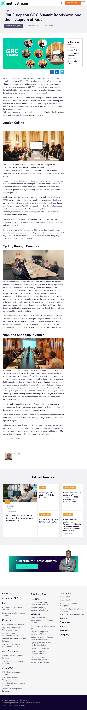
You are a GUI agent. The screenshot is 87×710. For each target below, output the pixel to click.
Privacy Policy (30, 703)
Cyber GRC (7, 668)
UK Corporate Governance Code (43, 648)
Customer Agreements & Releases (13, 703)
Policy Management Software (13, 624)
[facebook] (75, 704)
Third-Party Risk (38, 594)
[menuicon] (83, 3)
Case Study (68, 515)
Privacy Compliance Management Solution (39, 658)
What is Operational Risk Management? (69, 604)
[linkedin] (15, 457)
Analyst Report (69, 488)
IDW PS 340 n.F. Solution (40, 663)
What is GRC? (65, 597)
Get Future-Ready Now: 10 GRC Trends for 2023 (48, 520)
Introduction (72, 47)
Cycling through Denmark (74, 54)
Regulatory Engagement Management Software (11, 645)
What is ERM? (65, 600)
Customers (65, 622)
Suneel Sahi (48, 26)
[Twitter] (62, 72)
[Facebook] (52, 72)
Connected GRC (10, 598)
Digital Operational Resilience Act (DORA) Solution (42, 644)
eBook (43, 488)
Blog (7, 502)
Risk (4, 602)
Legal (10, 705)
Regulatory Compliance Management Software (11, 629)
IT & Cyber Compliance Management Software (10, 678)
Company (64, 634)
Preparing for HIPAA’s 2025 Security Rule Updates (47, 494)
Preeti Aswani (11, 512)
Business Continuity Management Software (39, 609)
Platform (64, 618)
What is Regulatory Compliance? (72, 614)
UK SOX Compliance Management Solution (39, 652)
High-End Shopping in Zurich (72, 61)
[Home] (15, 3)
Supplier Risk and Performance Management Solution (42, 638)
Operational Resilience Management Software (39, 603)
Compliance (8, 619)
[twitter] (79, 704)
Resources (65, 630)
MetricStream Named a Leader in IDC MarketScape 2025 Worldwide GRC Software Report (72, 496)
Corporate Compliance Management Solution (39, 633)
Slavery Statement (19, 705)
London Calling (73, 50)
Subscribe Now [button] (27, 566)
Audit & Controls (10, 651)
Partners (64, 626)
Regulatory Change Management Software (10, 634)
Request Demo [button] (72, 3)
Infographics (45, 515)
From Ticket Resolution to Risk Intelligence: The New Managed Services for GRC (19, 518)
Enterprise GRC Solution (40, 617)
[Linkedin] (57, 72)
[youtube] (83, 704)
